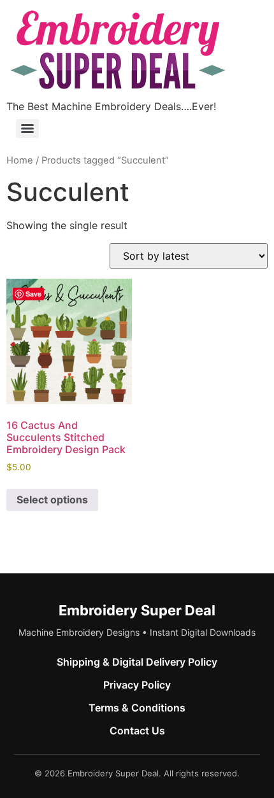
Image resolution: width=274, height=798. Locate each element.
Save (33, 293)
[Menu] (27, 128)
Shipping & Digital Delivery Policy (137, 661)
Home (19, 160)
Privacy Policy (137, 684)
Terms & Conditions (137, 707)
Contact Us (137, 730)
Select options (52, 499)
